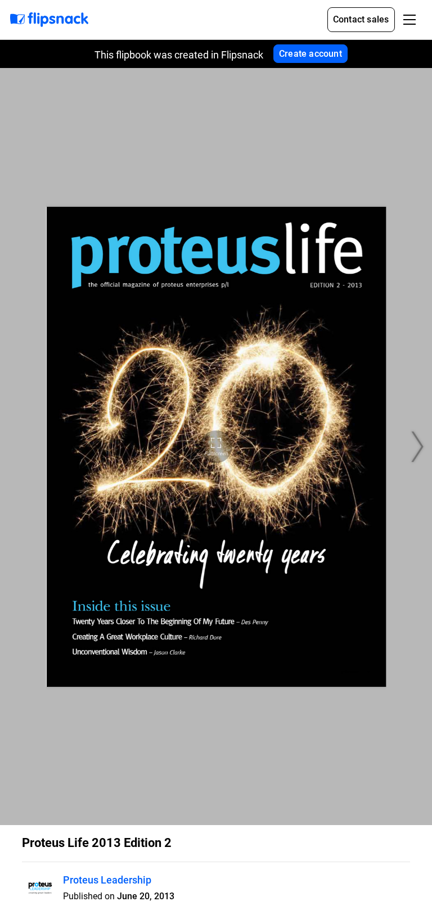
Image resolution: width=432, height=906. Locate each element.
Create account (310, 53)
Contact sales (361, 19)
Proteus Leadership (107, 880)
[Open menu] (409, 19)
